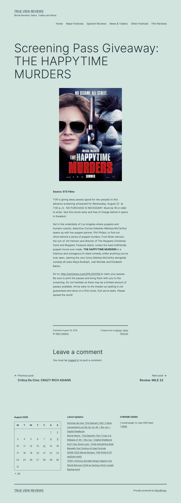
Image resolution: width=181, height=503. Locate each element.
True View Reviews (28, 11)
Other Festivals (139, 23)
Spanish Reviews (96, 23)
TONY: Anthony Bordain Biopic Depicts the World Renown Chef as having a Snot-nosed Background (90, 465)
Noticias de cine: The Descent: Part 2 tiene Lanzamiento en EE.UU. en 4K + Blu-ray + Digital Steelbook (89, 427)
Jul (18, 473)
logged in (73, 360)
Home (59, 23)
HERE (124, 426)
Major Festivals (74, 23)
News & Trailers (119, 23)
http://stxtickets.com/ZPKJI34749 (81, 274)
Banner (118, 330)
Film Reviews (159, 23)
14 (44, 446)
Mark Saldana (62, 333)
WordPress (160, 490)
